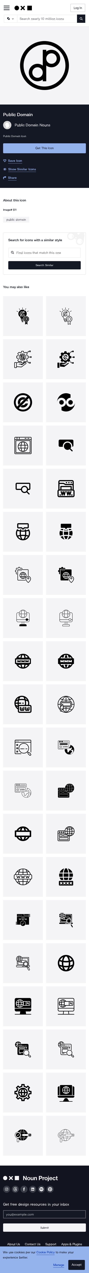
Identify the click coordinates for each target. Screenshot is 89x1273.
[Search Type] (10, 19)
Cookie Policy (45, 1252)
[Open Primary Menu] (7, 8)
